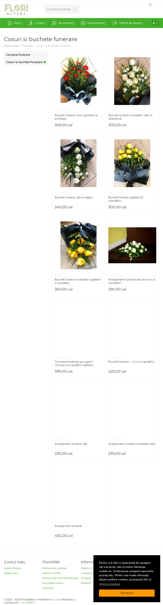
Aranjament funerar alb (71, 444)
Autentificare (12, 568)
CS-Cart (56, 599)
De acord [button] (126, 593)
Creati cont (11, 573)
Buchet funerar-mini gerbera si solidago (76, 117)
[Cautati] (75, 9)
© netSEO (28, 602)
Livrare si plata (90, 573)
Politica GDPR (51, 573)
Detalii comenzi (91, 568)
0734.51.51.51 (94, 9)
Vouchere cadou (52, 583)
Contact (86, 578)
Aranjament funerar (68, 526)
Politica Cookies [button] (110, 584)
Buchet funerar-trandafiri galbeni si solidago (78, 281)
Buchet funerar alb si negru (74, 197)
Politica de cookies (54, 568)
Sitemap (47, 588)
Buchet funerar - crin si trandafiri (131, 362)
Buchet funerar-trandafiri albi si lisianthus (130, 117)
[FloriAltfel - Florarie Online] (16, 8)
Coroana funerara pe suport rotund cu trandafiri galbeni (74, 363)
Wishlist (86, 583)
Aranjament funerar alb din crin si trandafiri (131, 281)
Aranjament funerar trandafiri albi (131, 444)
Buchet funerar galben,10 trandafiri (125, 199)
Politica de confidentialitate (60, 578)
